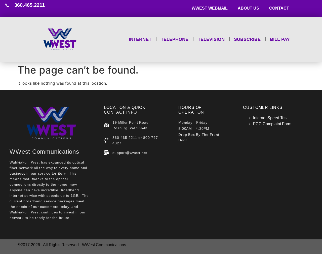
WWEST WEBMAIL (210, 8)
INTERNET (140, 39)
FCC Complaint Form (272, 124)
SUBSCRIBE (247, 39)
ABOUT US (248, 8)
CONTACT (279, 8)
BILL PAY (280, 39)
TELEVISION (211, 39)
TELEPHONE (174, 39)
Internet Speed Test (270, 118)
